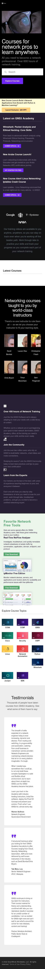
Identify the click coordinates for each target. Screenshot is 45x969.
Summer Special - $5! (12, 195)
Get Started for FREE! (13, 170)
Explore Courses (12, 80)
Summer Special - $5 (12, 146)
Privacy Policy (25, 964)
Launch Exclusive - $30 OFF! (16, 110)
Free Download (11, 554)
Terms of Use (14, 964)
